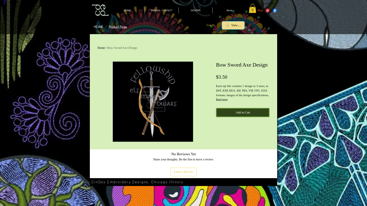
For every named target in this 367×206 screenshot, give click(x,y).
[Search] (273, 22)
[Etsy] (260, 10)
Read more (222, 99)
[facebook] (275, 10)
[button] (252, 8)
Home (101, 47)
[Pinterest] (267, 10)
